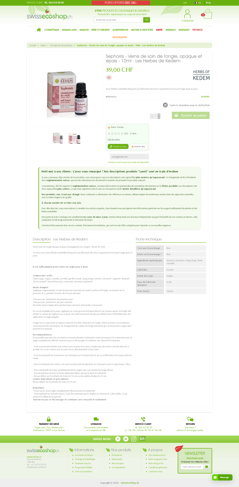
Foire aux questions (83, 471)
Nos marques (118, 463)
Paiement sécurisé (83, 463)
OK (146, 19)
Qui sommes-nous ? (157, 455)
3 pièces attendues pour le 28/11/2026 (189, 105)
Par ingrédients (118, 467)
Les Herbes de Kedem (70, 239)
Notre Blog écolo (156, 463)
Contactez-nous (156, 471)
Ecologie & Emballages (85, 459)
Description (42, 239)
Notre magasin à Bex (158, 459)
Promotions (117, 455)
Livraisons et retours (84, 455)
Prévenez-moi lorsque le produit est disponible (128, 162)
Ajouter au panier (194, 115)
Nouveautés (117, 459)
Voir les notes (114, 139)
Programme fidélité (83, 467)
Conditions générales (158, 467)
